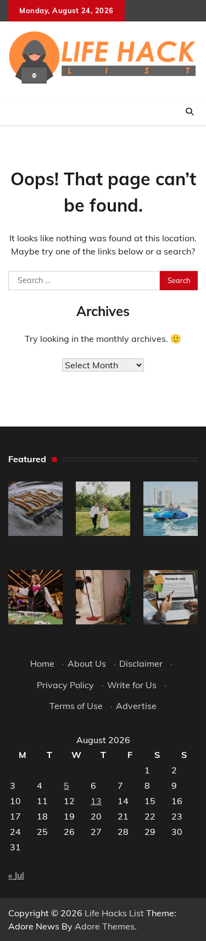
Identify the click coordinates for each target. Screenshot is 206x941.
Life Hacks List (114, 912)
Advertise (136, 705)
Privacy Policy (65, 684)
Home (42, 663)
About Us (87, 663)
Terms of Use (76, 705)
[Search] (189, 111)
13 (96, 800)
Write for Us (132, 684)
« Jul (16, 875)
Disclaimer (141, 663)
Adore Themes (105, 926)
